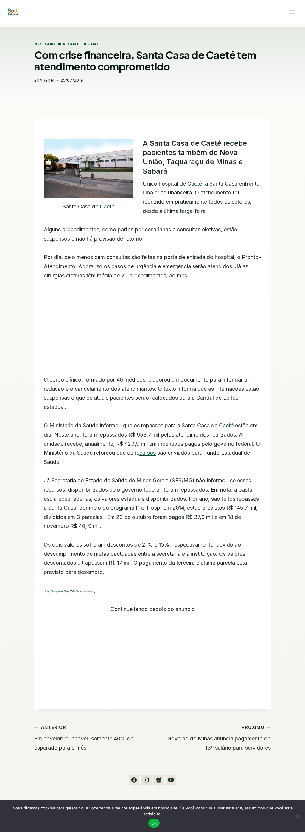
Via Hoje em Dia (56, 591)
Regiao (90, 44)
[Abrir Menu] (291, 12)
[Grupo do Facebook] (158, 780)
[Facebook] (134, 780)
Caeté (107, 206)
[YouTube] (171, 780)
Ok (154, 823)
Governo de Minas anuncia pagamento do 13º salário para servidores (219, 738)
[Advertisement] (152, 331)
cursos (147, 453)
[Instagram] (146, 780)
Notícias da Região (56, 44)
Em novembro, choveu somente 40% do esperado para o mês (84, 738)
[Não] (298, 816)
